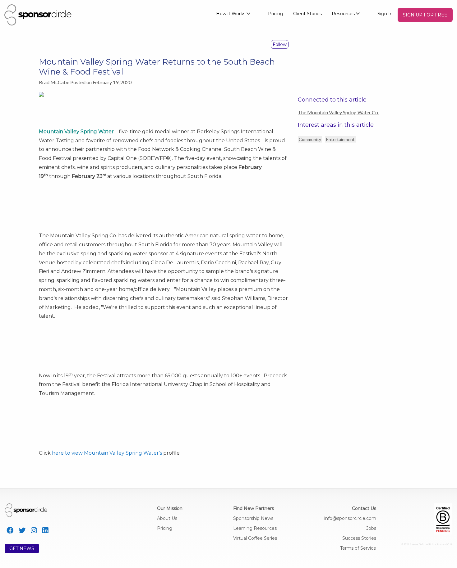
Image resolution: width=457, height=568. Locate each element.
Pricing (164, 528)
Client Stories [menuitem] (307, 13)
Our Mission (169, 508)
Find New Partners (253, 508)
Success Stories (359, 538)
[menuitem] (237, 13)
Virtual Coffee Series (255, 538)
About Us (167, 518)
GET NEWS (21, 548)
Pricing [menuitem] (275, 13)
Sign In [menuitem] (385, 13)
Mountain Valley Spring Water (76, 131)
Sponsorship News (253, 518)
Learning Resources (255, 528)
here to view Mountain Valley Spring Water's (107, 453)
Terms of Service (358, 548)
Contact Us (364, 508)
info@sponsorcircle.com (350, 518)
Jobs (371, 528)
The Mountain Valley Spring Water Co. (338, 112)
